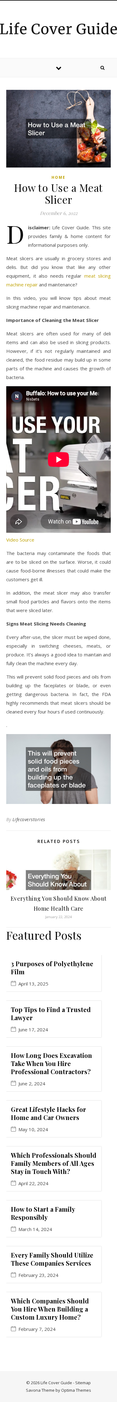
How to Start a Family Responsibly (43, 1213)
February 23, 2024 (38, 1275)
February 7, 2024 (37, 1329)
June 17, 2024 (33, 1029)
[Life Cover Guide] (58, 28)
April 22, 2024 (33, 1183)
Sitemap (83, 1382)
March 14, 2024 (35, 1229)
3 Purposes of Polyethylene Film (52, 967)
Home (58, 177)
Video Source (20, 540)
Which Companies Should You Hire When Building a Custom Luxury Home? (50, 1309)
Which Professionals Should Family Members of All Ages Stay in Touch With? (53, 1163)
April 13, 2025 (33, 983)
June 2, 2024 (31, 1083)
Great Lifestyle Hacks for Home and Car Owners (48, 1113)
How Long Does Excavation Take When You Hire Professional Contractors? (51, 1063)
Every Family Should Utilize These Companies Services (52, 1259)
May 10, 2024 (33, 1129)
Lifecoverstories (28, 819)
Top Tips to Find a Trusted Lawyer (51, 1013)
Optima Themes (76, 1390)
